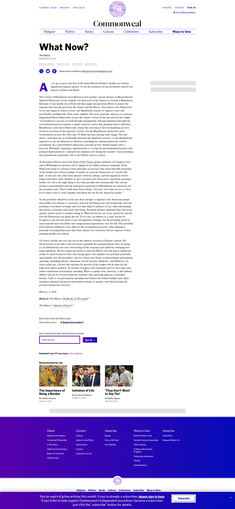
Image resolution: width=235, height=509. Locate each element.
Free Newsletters (186, 12)
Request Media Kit (171, 440)
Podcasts (79, 8)
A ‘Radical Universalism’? (72, 322)
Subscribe (156, 31)
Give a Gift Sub (112, 440)
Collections (131, 31)
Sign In (191, 8)
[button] (41, 72)
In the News (52, 444)
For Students (110, 444)
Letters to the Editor (85, 440)
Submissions (81, 444)
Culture (108, 31)
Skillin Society (140, 444)
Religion (49, 31)
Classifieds (168, 435)
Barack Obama (46, 63)
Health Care (63, 63)
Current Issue (48, 8)
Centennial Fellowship (57, 440)
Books (89, 31)
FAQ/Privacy (53, 458)
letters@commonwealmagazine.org (97, 71)
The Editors (44, 55)
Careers (79, 449)
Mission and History (56, 435)
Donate (167, 8)
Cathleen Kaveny (49, 398)
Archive (65, 8)
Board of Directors (55, 453)
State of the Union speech (86, 161)
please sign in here (151, 496)
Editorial (77, 63)
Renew (108, 435)
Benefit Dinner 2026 (143, 435)
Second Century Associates (146, 440)
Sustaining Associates (143, 456)
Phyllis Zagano (113, 398)
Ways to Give (181, 31)
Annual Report (140, 465)
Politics (70, 31)
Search (179, 8)
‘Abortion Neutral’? (62, 305)
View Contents (75, 353)
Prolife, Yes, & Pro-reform (75, 298)
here (68, 318)
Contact (79, 435)
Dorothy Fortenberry (83, 395)
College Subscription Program (143, 450)
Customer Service (84, 453)
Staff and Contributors (57, 449)
